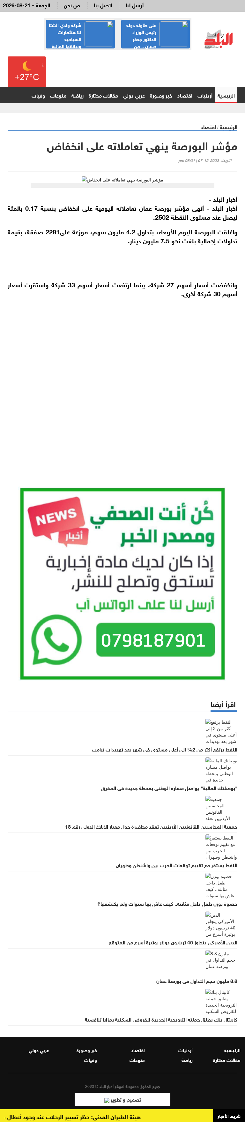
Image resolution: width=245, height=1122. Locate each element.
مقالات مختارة (103, 95)
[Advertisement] (122, 390)
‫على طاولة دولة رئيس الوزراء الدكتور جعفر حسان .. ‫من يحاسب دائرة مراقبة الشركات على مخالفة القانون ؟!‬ (156, 42)
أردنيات (204, 95)
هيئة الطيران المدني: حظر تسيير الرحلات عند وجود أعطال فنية (76, 1116)
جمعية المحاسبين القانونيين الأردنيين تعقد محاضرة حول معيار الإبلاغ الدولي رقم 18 (151, 826)
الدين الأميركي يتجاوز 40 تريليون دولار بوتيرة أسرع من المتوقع (173, 942)
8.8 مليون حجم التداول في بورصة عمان (196, 980)
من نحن (72, 4)
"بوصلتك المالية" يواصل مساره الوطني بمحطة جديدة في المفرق (169, 787)
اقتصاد (184, 95)
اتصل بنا (103, 4)
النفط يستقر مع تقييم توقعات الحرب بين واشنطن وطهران (176, 865)
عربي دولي (134, 95)
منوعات (58, 95)
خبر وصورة (161, 95)
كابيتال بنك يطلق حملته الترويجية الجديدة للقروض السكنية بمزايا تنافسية (161, 1019)
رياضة (77, 95)
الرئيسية (226, 95)
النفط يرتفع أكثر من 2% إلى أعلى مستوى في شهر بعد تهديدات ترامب (164, 749)
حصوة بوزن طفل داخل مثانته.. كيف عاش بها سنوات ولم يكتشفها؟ (167, 903)
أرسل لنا (135, 4)
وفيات (38, 95)
